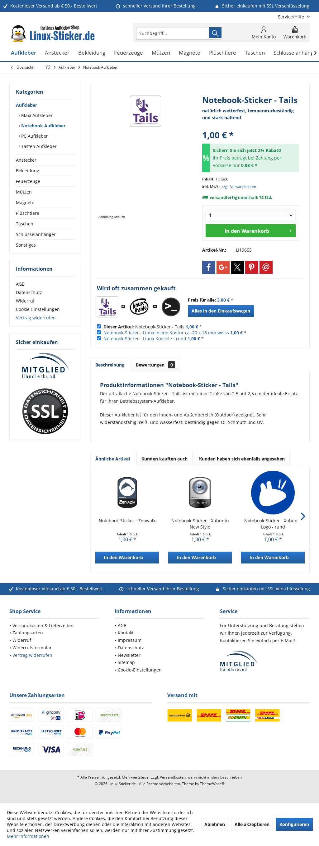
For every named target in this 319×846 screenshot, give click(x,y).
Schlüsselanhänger (36, 234)
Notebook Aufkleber (42, 126)
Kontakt (126, 633)
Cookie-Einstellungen (38, 309)
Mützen (24, 192)
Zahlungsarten (27, 633)
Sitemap (126, 662)
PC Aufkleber (34, 136)
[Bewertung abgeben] (250, 126)
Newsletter (129, 655)
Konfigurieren (294, 824)
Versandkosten (173, 777)
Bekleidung (27, 171)
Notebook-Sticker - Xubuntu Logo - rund (273, 524)
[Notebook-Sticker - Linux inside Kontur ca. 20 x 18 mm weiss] (139, 306)
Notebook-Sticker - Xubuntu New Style (200, 524)
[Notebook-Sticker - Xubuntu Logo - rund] (273, 492)
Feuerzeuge (28, 181)
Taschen (24, 224)
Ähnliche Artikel (112, 459)
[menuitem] (291, 17)
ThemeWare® (212, 783)
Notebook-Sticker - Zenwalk (127, 521)
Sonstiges (26, 245)
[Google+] (223, 267)
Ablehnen (214, 824)
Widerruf (25, 301)
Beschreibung (109, 365)
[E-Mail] (266, 267)
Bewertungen (154, 365)
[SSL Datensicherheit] (45, 411)
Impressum (129, 640)
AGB (20, 284)
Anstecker (26, 160)
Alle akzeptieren (252, 824)
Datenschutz (29, 292)
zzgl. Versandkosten (238, 186)
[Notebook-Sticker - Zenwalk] (127, 492)
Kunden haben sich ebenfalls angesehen (242, 459)
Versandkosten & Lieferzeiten (43, 625)
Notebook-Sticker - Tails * (152, 327)
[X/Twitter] (237, 267)
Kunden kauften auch (164, 459)
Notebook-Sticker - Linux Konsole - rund (144, 339)
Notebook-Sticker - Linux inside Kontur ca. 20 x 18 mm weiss (166, 333)
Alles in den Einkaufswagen (221, 311)
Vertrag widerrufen (36, 318)
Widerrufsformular (32, 648)
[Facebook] (208, 267)
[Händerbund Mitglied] (45, 366)
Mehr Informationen (28, 836)
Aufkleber (26, 105)
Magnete (25, 202)
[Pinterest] (251, 267)
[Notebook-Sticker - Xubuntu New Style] (200, 492)
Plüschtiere (27, 213)
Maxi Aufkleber (36, 115)
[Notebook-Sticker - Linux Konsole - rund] (171, 306)
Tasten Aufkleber (38, 146)
